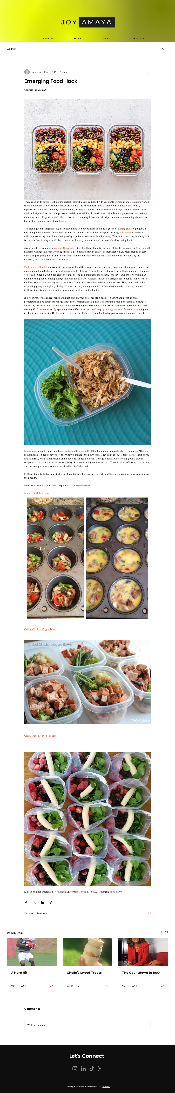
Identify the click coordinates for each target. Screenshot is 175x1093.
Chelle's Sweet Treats (84, 972)
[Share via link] (51, 902)
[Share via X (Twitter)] (34, 902)
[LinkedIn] (83, 1068)
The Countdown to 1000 (141, 972)
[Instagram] (75, 1068)
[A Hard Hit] (32, 952)
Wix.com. (106, 1086)
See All (164, 932)
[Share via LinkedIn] (42, 902)
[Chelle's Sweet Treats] (87, 952)
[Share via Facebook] (26, 902)
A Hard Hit (19, 972)
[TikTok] (91, 1068)
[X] (100, 1068)
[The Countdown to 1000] (143, 952)
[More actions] (149, 72)
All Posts (12, 48)
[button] (163, 48)
